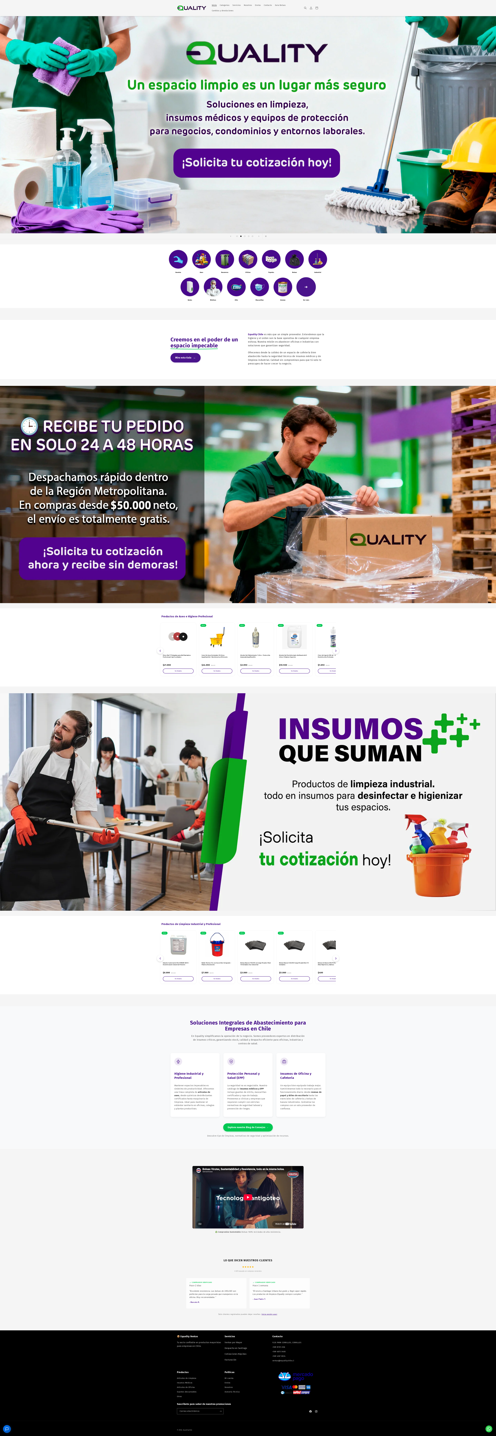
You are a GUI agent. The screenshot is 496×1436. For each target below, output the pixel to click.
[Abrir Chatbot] (7, 1429)
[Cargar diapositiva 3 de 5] (245, 236)
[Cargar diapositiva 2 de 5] (241, 236)
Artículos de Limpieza (186, 1378)
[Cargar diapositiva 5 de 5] (252, 236)
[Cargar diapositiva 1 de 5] (237, 236)
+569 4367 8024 (278, 1356)
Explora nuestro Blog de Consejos (248, 1127)
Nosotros (229, 1387)
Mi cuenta (229, 1378)
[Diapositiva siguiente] (259, 236)
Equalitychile (187, 1430)
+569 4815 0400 (279, 1352)
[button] (305, 8)
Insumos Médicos (184, 1383)
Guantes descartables (187, 1392)
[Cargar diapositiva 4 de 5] (249, 236)
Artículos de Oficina (186, 1387)
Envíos (227, 1383)
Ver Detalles (178, 671)
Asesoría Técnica (232, 1392)
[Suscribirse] (220, 1411)
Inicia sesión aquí (269, 1314)
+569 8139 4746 (278, 1347)
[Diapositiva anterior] (231, 236)
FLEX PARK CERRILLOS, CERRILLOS (286, 1342)
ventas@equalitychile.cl (283, 1361)
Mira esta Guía (185, 357)
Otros (179, 1396)
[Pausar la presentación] (265, 236)
